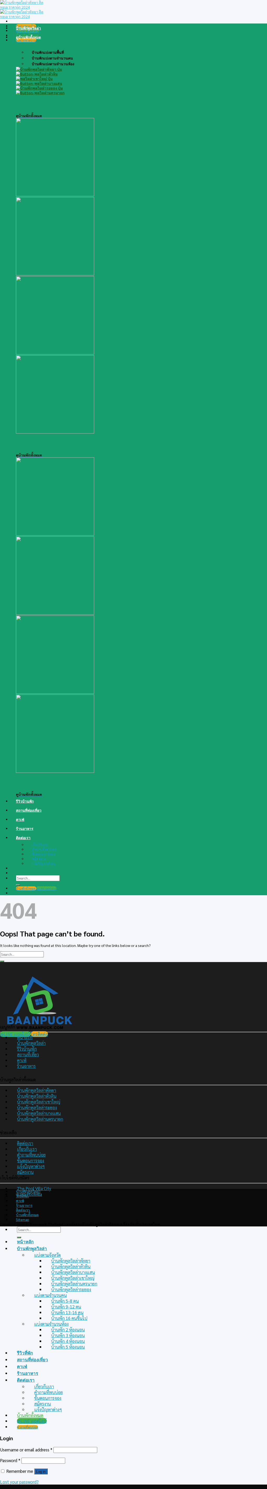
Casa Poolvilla (29, 1194)
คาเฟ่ (20, 819)
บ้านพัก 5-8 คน (65, 1301)
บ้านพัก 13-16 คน (67, 1312)
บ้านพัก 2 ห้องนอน (68, 1329)
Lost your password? (19, 1482)
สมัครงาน (39, 858)
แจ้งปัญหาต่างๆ (43, 863)
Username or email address (26, 1449)
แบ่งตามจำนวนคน (50, 1295)
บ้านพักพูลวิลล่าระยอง (37, 1107)
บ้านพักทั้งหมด (27, 1214)
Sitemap (22, 1219)
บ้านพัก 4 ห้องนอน (68, 1341)
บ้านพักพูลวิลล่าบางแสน (39, 1113)
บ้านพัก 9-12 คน (66, 1306)
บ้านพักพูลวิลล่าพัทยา (36, 1090)
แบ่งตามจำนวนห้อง (51, 1324)
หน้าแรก (24, 1037)
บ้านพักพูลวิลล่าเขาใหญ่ (38, 1102)
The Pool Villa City (34, 1188)
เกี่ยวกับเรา (40, 844)
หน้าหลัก (25, 1241)
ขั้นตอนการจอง (43, 854)
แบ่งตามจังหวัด (47, 1255)
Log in (41, 1471)
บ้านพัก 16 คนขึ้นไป (69, 1318)
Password (10, 1460)
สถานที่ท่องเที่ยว (28, 810)
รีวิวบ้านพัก (25, 801)
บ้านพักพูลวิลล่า (28, 28)
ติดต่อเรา (23, 837)
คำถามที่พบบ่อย (44, 849)
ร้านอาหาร (24, 828)
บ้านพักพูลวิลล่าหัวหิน (36, 1096)
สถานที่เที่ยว (28, 1054)
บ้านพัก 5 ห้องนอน (68, 1347)
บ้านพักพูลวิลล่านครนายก (40, 1119)
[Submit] (18, 885)
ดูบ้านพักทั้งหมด (28, 37)
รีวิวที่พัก (22, 1196)
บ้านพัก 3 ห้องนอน (68, 1335)
